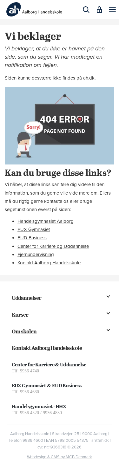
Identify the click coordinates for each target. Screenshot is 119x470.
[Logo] (34, 9)
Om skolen (24, 331)
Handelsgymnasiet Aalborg (45, 221)
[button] (112, 9)
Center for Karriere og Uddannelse (53, 246)
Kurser (20, 315)
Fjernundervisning (35, 254)
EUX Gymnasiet (33, 229)
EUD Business (32, 238)
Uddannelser (26, 298)
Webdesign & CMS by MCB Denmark (59, 457)
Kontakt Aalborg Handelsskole (49, 263)
